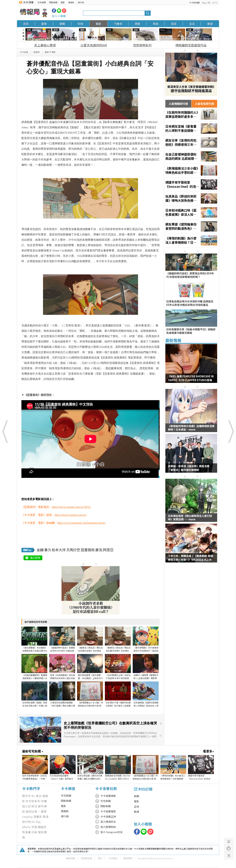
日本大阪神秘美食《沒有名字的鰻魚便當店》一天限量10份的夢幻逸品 (34, 777)
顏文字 (26, 796)
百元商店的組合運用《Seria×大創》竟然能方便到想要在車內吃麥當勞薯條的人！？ (62, 777)
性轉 (44, 801)
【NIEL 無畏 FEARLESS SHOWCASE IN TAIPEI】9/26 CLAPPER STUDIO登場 (191, 378)
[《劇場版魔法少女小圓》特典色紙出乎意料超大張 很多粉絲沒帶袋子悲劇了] (191, 170)
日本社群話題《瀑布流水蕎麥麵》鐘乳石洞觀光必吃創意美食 (89, 777)
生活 (192, 24)
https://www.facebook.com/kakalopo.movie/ (81, 522)
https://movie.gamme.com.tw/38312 (71, 506)
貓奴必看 (31, 811)
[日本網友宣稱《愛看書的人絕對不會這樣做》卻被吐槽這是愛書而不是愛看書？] (191, 128)
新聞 (136, 796)
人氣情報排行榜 (178, 104)
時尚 (155, 24)
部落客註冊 (86, 858)
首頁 (26, 24)
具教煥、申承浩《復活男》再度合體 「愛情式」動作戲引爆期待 (188, 468)
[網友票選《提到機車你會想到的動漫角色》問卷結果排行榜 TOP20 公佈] (191, 226)
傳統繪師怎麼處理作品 (190, 45)
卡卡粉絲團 (194, 2)
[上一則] (5, 431)
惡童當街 (88, 550)
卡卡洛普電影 (108, 811)
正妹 (136, 806)
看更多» (208, 751)
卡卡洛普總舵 (108, 796)
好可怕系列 (33, 801)
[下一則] (231, 431)
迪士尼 (26, 806)
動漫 (210, 24)
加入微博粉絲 (108, 827)
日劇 (34, 832)
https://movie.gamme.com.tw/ (71, 514)
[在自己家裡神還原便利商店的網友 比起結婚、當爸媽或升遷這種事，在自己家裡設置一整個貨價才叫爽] (191, 156)
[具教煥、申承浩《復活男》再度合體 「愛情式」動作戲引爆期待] (191, 455)
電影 (63, 2)
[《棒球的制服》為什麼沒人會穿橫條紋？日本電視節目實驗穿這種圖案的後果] (191, 240)
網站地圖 (70, 858)
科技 (80, 24)
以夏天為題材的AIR (94, 45)
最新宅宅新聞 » (32, 751)
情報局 (71, 2)
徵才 (100, 858)
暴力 (47, 550)
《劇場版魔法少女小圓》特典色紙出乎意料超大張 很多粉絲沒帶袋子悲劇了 (145, 777)
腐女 (39, 796)
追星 (174, 24)
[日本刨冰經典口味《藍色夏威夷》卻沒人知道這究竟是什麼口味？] (191, 212)
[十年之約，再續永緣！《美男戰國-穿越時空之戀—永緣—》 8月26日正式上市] (191, 545)
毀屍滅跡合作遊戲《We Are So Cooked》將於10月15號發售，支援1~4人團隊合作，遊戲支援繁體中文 (118, 777)
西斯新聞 (53, 2)
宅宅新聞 (41, 2)
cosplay (27, 816)
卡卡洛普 (24, 52)
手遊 (34, 827)
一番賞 (42, 811)
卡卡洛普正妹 (108, 816)
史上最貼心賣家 (45, 45)
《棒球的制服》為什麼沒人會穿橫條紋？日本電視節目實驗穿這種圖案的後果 (172, 777)
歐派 (34, 806)
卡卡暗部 (112, 858)
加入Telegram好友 (111, 832)
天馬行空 (73, 550)
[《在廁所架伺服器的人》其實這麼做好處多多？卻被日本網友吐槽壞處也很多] (191, 114)
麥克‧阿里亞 (104, 550)
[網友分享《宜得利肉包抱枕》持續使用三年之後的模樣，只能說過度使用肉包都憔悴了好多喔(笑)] (191, 142)
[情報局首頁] (33, 13)
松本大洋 (59, 550)
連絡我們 (127, 858)
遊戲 (62, 24)
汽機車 (118, 24)
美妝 (137, 24)
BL (33, 796)
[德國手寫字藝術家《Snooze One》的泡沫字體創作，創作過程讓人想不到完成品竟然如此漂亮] (191, 184)
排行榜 (81, 2)
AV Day (36, 822)
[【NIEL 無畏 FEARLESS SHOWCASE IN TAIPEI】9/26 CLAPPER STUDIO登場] (191, 365)
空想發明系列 (142, 45)
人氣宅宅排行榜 (204, 104)
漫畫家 (38, 816)
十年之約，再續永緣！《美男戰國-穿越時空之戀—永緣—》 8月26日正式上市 (190, 557)
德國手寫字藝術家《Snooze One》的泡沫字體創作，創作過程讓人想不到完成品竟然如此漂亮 (200, 777)
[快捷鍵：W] (228, 848)
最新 (44, 24)
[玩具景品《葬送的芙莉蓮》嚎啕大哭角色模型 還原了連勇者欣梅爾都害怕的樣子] (191, 198)
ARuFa (26, 827)
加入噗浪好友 (108, 821)
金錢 (40, 550)
